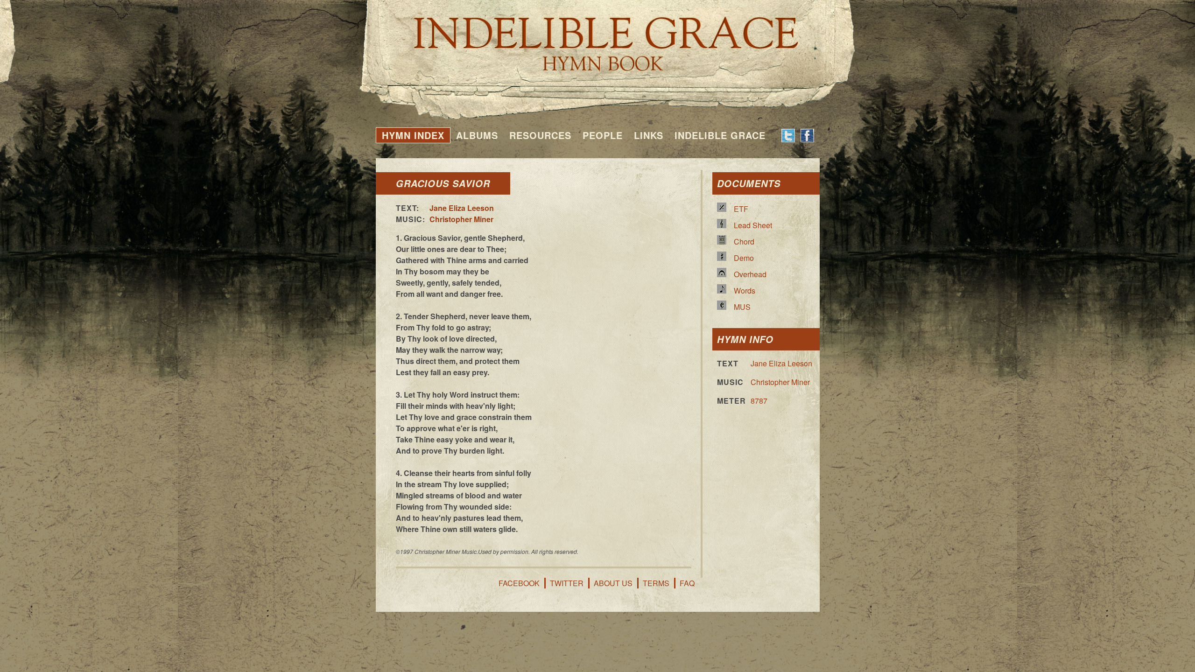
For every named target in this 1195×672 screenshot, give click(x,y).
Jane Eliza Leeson (461, 208)
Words (744, 290)
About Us (613, 583)
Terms (656, 583)
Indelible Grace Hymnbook (598, 37)
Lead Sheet (753, 225)
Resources (540, 135)
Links (648, 135)
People (603, 135)
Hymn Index (413, 135)
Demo (744, 257)
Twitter (566, 583)
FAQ (687, 583)
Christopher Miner (461, 219)
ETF (741, 208)
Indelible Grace (720, 135)
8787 (759, 400)
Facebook (519, 583)
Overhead (750, 274)
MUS (742, 306)
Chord (744, 241)
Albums (477, 135)
